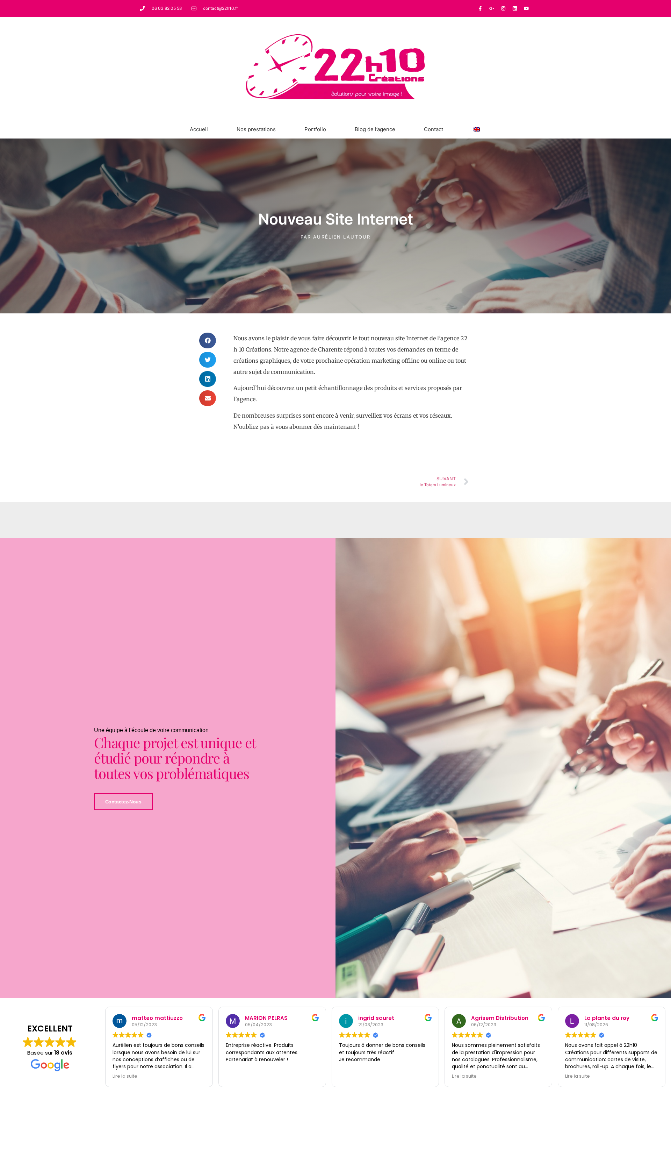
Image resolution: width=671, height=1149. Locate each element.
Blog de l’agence (375, 129)
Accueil (199, 129)
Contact (433, 129)
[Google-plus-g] (492, 8)
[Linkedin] (515, 8)
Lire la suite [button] (125, 1076)
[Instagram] (503, 8)
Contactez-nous (123, 801)
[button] (207, 340)
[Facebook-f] (480, 8)
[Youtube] (526, 8)
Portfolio (315, 129)
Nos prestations (256, 129)
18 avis (63, 1052)
